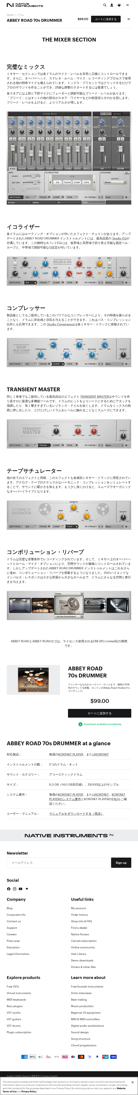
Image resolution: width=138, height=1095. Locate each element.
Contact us (14, 921)
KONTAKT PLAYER (70, 754)
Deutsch (26, 1076)
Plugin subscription (19, 1032)
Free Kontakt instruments (87, 986)
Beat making (79, 999)
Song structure (80, 1038)
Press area (13, 940)
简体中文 (35, 1076)
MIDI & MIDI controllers (85, 1019)
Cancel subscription (84, 940)
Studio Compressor (61, 324)
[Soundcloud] (27, 889)
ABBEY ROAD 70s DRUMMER (34, 20)
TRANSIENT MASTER (94, 396)
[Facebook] (9, 889)
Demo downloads (82, 960)
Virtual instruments (19, 993)
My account (78, 908)
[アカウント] (111, 5)
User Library (78, 954)
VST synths (14, 1012)
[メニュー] (127, 5)
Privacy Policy (29, 1091)
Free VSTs (13, 986)
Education (13, 947)
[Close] (132, 1082)
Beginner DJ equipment (86, 1012)
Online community (83, 947)
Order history (79, 914)
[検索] (105, 5)
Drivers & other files (83, 967)
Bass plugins (15, 1006)
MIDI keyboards (16, 999)
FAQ (115, 798)
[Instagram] (15, 889)
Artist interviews (81, 993)
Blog (9, 908)
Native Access (80, 934)
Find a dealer (79, 927)
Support (12, 927)
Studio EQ (119, 238)
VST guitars (14, 1019)
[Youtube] (21, 889)
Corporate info (16, 914)
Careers (12, 934)
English (10, 1076)
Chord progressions (83, 1045)
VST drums (14, 1025)
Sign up (121, 862)
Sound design (80, 1032)
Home (10, 15)
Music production (82, 1006)
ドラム (20, 15)
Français (45, 1076)
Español (54, 1076)
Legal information (18, 954)
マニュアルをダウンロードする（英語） (76, 813)
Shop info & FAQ (81, 921)
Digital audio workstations (87, 1025)
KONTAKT (102, 754)
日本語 (18, 1076)
